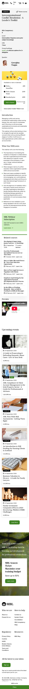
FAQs (16, 625)
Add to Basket (10, 102)
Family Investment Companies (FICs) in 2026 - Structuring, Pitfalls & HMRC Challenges (14, 490)
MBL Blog (17, 636)
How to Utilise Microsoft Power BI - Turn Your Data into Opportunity (14, 262)
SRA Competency (7, 30)
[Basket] (26, 3)
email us (4, 50)
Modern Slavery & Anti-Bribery (7, 645)
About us (4, 614)
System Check (19, 617)
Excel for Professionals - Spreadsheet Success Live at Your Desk (13, 252)
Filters (14, 687)
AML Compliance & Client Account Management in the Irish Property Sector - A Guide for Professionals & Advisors (14, 368)
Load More (14, 522)
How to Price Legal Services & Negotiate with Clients (14, 271)
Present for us (6, 617)
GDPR (3, 641)
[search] (23, 3)
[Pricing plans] (4, 87)
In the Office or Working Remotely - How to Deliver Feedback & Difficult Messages (14, 289)
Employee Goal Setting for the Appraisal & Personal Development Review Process (14, 279)
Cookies (4, 639)
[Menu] (20, 3)
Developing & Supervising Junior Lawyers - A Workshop (13, 242)
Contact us (18, 614)
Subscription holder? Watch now (14, 108)
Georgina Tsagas (15, 64)
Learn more (7, 228)
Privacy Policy (6, 636)
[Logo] (5, 3)
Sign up (6, 665)
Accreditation (19, 620)
